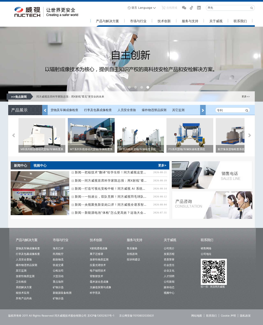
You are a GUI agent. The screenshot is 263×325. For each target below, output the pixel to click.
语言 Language (142, 7)
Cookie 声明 (228, 315)
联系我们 (240, 21)
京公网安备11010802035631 (136, 315)
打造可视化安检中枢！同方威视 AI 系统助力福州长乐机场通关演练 (75, 96)
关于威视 (216, 21)
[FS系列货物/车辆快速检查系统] (189, 135)
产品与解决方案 (107, 21)
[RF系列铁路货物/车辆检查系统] (140, 135)
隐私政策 (245, 315)
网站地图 (196, 315)
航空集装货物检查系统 (231, 149)
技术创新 (164, 21)
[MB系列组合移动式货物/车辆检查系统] (41, 135)
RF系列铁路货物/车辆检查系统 (137, 149)
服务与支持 (190, 21)
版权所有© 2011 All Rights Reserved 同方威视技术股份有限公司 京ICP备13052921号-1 (61, 315)
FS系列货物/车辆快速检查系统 (186, 149)
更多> (162, 165)
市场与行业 (138, 21)
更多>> (246, 96)
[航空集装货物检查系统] (239, 135)
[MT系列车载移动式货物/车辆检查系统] (91, 135)
